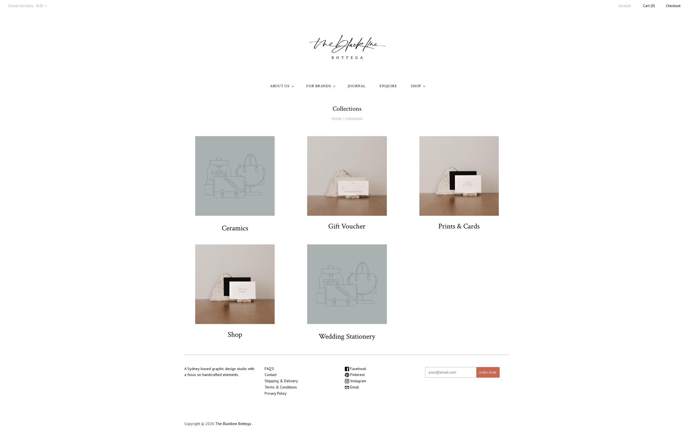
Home (336, 118)
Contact (271, 374)
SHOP (416, 86)
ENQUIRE (388, 86)
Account (624, 5)
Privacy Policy (276, 393)
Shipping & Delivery (281, 380)
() (649, 5)
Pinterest (357, 374)
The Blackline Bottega (233, 423)
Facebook (357, 368)
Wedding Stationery (347, 336)
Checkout (673, 5)
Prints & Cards (459, 226)
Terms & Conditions (281, 387)
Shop (235, 334)
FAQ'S (269, 368)
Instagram (357, 380)
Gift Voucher (346, 226)
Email (354, 387)
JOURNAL (356, 86)
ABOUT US (280, 86)
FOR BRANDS (318, 86)
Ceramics (235, 228)
